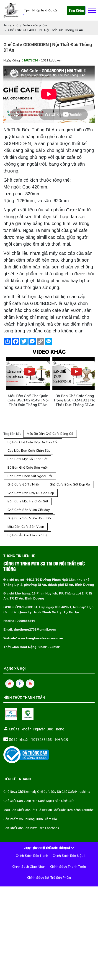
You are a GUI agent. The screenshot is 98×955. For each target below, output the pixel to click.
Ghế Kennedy (27, 792)
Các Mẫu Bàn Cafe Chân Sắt (29, 450)
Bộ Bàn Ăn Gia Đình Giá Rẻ (27, 535)
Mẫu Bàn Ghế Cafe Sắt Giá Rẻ (24, 810)
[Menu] (92, 10)
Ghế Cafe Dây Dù (49, 792)
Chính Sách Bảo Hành (32, 856)
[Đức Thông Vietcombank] (28, 714)
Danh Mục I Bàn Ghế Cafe (56, 801)
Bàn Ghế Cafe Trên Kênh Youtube (69, 810)
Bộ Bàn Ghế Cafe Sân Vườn (28, 467)
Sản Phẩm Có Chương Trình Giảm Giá (30, 819)
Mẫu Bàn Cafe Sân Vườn (26, 527)
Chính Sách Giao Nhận (29, 867)
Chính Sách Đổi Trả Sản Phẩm (49, 877)
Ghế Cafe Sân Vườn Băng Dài (30, 518)
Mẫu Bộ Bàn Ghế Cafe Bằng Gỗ (50, 434)
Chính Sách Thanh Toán (68, 867)
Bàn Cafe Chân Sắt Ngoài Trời (30, 476)
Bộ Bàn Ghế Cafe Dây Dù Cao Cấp (33, 442)
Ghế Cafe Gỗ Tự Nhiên (24, 484)
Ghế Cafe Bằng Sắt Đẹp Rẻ (70, 484)
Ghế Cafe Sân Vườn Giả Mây (29, 510)
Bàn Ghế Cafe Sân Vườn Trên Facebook (31, 828)
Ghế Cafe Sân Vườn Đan (20, 801)
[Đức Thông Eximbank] (11, 714)
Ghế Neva (10, 792)
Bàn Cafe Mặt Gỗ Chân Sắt (27, 459)
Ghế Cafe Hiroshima (76, 792)
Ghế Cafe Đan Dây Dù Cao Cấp (31, 493)
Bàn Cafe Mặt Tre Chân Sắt (28, 501)
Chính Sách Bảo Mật (68, 856)
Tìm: (27, 11)
